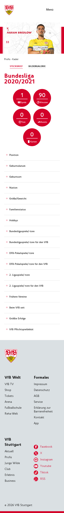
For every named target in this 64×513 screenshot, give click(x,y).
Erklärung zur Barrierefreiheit (43, 409)
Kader (15, 59)
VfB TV (9, 384)
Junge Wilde (12, 463)
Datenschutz (42, 390)
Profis (7, 59)
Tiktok (44, 472)
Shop (8, 390)
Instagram (46, 459)
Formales (41, 377)
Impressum (40, 384)
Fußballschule (13, 408)
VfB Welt (13, 377)
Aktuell (9, 451)
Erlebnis (10, 475)
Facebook (46, 446)
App (36, 423)
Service (38, 402)
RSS (42, 479)
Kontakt (39, 417)
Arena (8, 402)
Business (10, 481)
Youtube (45, 466)
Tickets (9, 396)
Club (7, 469)
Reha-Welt (11, 413)
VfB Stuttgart (13, 442)
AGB (36, 396)
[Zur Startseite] (9, 14)
